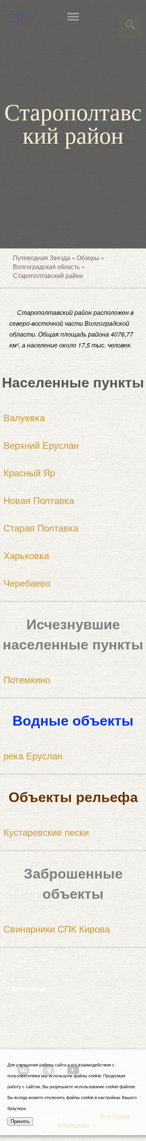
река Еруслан (33, 755)
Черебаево (27, 582)
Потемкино (27, 679)
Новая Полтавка (39, 500)
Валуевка (24, 417)
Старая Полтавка (41, 527)
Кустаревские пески (46, 832)
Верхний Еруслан (41, 445)
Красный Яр (29, 472)
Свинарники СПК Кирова (57, 928)
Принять (20, 1121)
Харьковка (26, 555)
